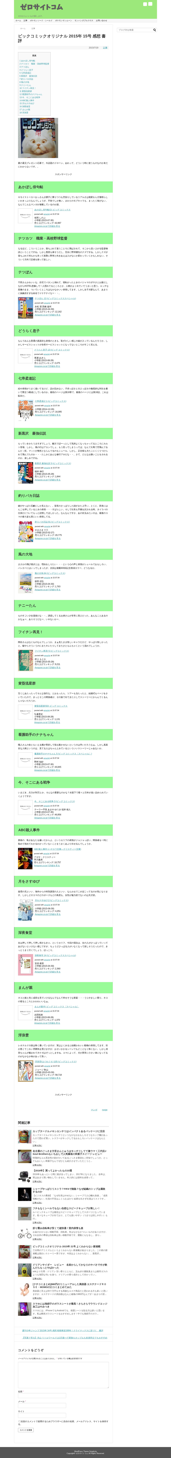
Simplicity (93, 1451)
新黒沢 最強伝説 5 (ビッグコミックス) (53, 463)
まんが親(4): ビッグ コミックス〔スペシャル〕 (56, 1006)
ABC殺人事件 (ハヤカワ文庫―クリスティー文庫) (57, 849)
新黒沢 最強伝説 (28, 76)
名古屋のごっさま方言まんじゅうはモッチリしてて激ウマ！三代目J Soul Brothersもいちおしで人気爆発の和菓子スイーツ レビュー (69, 1152)
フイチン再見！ (28, 88)
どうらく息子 (26, 70)
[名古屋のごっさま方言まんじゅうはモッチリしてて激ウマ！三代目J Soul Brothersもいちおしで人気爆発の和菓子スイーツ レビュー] (24, 1158)
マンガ (94, 1110)
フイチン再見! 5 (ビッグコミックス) (52, 651)
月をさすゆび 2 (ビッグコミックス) (51, 900)
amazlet (47, 214)
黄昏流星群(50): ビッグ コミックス (50, 706)
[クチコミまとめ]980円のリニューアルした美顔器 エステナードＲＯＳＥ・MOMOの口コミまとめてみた (69, 1285)
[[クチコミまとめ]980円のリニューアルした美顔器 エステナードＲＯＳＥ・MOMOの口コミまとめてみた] (24, 1291)
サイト (21, 1411)
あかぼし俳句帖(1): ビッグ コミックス (52, 210)
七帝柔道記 (25, 73)
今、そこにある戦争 (30, 97)
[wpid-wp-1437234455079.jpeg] (38, 157)
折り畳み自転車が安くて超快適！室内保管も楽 (58, 1228)
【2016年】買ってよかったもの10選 (52, 1170)
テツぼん (24, 67)
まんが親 (25, 109)
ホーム (18, 20)
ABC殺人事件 (27, 100)
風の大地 (24, 82)
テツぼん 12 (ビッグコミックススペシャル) (55, 298)
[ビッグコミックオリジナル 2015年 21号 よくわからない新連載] (24, 1253)
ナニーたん (25, 85)
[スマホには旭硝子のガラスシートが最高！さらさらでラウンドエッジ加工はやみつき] (24, 1310)
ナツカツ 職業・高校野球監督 (34, 64)
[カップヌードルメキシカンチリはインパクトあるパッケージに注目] (24, 1138)
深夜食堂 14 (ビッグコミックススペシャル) (55, 955)
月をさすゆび (27, 103)
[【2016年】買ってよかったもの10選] (24, 1177)
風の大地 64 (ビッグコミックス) (50, 573)
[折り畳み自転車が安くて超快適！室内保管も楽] (24, 1235)
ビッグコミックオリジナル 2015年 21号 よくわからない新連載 (66, 1246)
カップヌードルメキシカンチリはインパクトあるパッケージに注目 (69, 1131)
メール (22, 1401)
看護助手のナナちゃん (31, 94)
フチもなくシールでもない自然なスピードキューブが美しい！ (66, 1208)
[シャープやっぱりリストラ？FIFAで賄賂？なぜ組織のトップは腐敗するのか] (24, 1196)
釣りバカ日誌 (26, 79)
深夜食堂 (25, 106)
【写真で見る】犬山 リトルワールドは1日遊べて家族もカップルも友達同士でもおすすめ (64, 1338)
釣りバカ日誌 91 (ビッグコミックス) (52, 522)
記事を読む (37, 1145)
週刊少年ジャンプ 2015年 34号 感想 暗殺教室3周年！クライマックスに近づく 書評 (62, 1330)
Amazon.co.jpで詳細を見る (47, 226)
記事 (25, 20)
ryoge (104, 1110)
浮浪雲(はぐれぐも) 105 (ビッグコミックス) (55, 1061)
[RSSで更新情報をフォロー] (150, 4)
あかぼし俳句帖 (27, 61)
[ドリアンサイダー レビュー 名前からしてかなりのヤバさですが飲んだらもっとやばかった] (24, 1271)
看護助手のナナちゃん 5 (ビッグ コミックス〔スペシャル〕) (63, 754)
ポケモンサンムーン (63, 20)
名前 (21, 1391)
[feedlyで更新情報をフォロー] (145, 4)
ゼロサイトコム (82, 1453)
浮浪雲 (24, 112)
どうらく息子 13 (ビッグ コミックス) (52, 350)
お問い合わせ (101, 20)
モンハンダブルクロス (84, 20)
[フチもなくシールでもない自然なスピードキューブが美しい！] (24, 1215)
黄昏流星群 (26, 91)
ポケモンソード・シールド (41, 20)
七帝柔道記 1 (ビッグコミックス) (50, 401)
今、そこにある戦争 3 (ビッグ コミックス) (54, 801)
